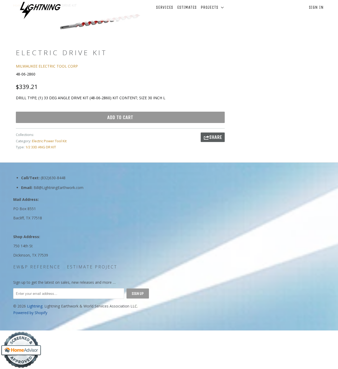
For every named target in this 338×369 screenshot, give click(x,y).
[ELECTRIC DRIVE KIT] (99, 21)
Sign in (316, 7)
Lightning (35, 306)
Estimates (187, 7)
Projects (211, 7)
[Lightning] (40, 10)
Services (164, 7)
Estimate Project (92, 267)
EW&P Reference (36, 267)
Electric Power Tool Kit (49, 141)
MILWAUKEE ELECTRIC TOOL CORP (47, 66)
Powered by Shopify (30, 312)
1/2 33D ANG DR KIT (40, 147)
